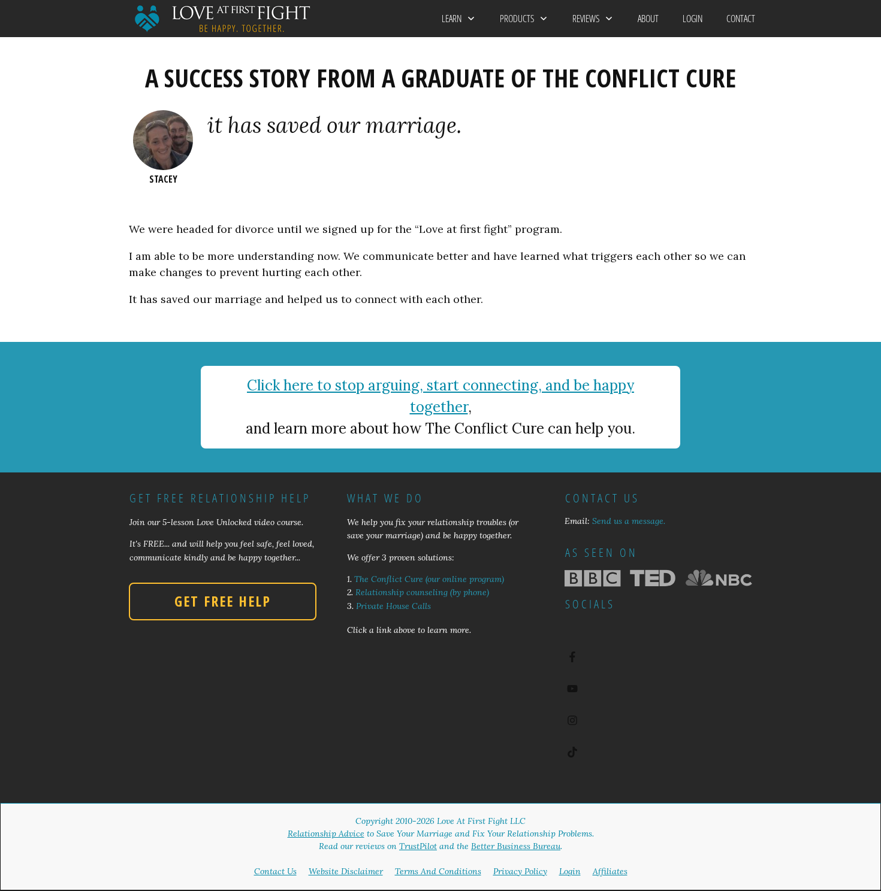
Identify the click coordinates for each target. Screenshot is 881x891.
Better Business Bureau (515, 846)
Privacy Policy (520, 871)
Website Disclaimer (346, 871)
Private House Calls (393, 606)
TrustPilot (418, 846)
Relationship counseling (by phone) (422, 592)
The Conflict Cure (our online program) (429, 579)
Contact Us (275, 871)
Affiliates (610, 871)
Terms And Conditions (438, 871)
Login (570, 871)
